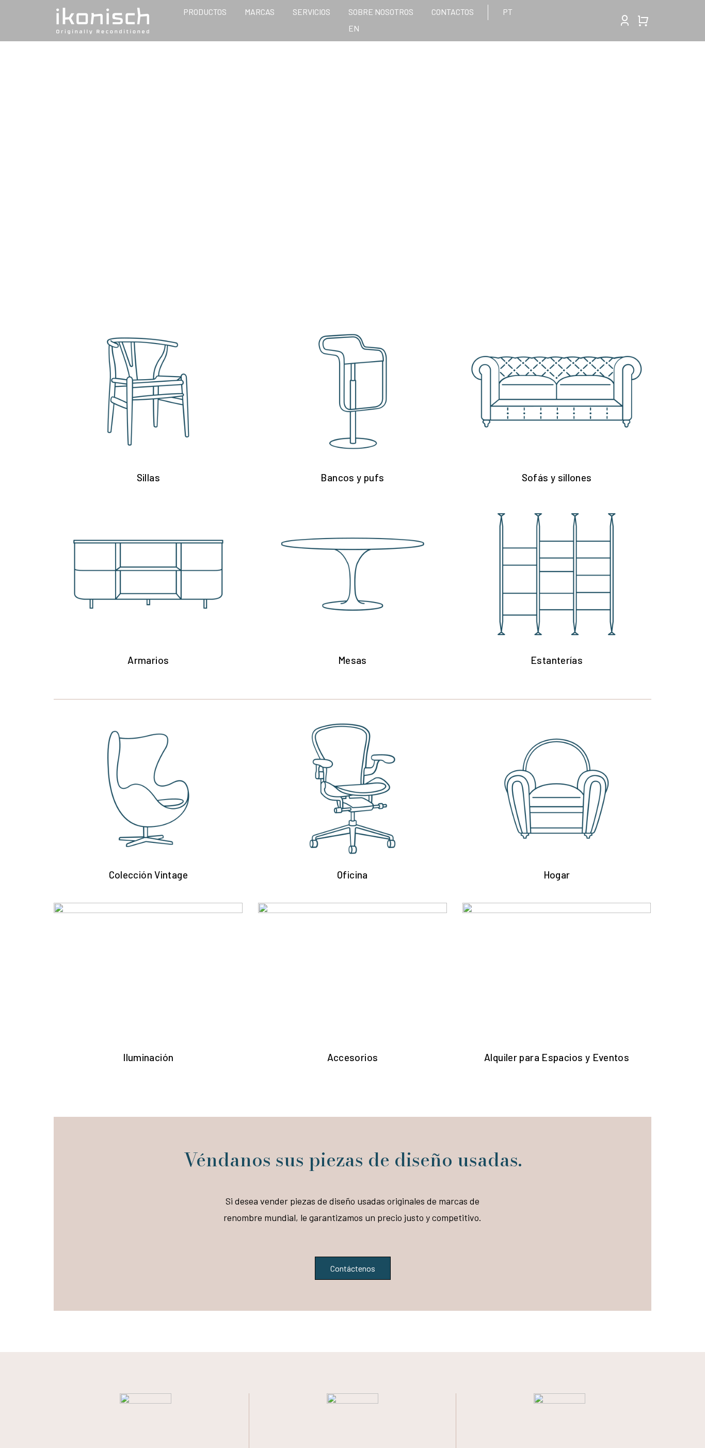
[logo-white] (102, 12)
